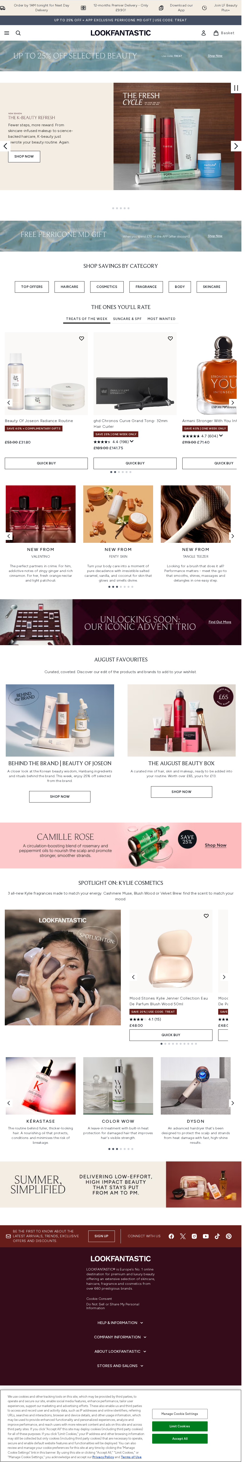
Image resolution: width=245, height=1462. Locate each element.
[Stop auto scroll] (236, 88)
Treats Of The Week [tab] (86, 319)
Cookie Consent (99, 1299)
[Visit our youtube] (206, 1236)
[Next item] (233, 403)
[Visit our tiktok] (217, 1236)
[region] (120, 1426)
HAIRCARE (69, 287)
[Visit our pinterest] (228, 1236)
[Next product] (224, 977)
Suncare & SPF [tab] (127, 319)
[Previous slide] (5, 146)
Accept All (180, 1438)
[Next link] (233, 536)
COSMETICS (106, 287)
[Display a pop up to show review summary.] (131, 441)
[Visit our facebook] (171, 1236)
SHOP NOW (24, 156)
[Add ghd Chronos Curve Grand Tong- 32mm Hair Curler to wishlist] (170, 338)
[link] (203, 33)
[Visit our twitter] (183, 1236)
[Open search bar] (18, 33)
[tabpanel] (121, 402)
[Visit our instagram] (194, 1236)
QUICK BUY (46, 463)
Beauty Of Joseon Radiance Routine (39, 420)
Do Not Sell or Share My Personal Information (112, 1306)
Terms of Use (131, 1457)
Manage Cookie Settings (179, 1414)
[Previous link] (8, 536)
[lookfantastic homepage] (121, 33)
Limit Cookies (180, 1426)
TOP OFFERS (32, 287)
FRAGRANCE (146, 287)
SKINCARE (211, 287)
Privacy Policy (103, 1457)
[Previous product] (133, 977)
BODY (180, 287)
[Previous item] (8, 403)
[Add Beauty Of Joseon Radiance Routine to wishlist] (81, 338)
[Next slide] (236, 146)
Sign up (101, 1236)
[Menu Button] (6, 33)
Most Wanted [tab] (161, 319)
